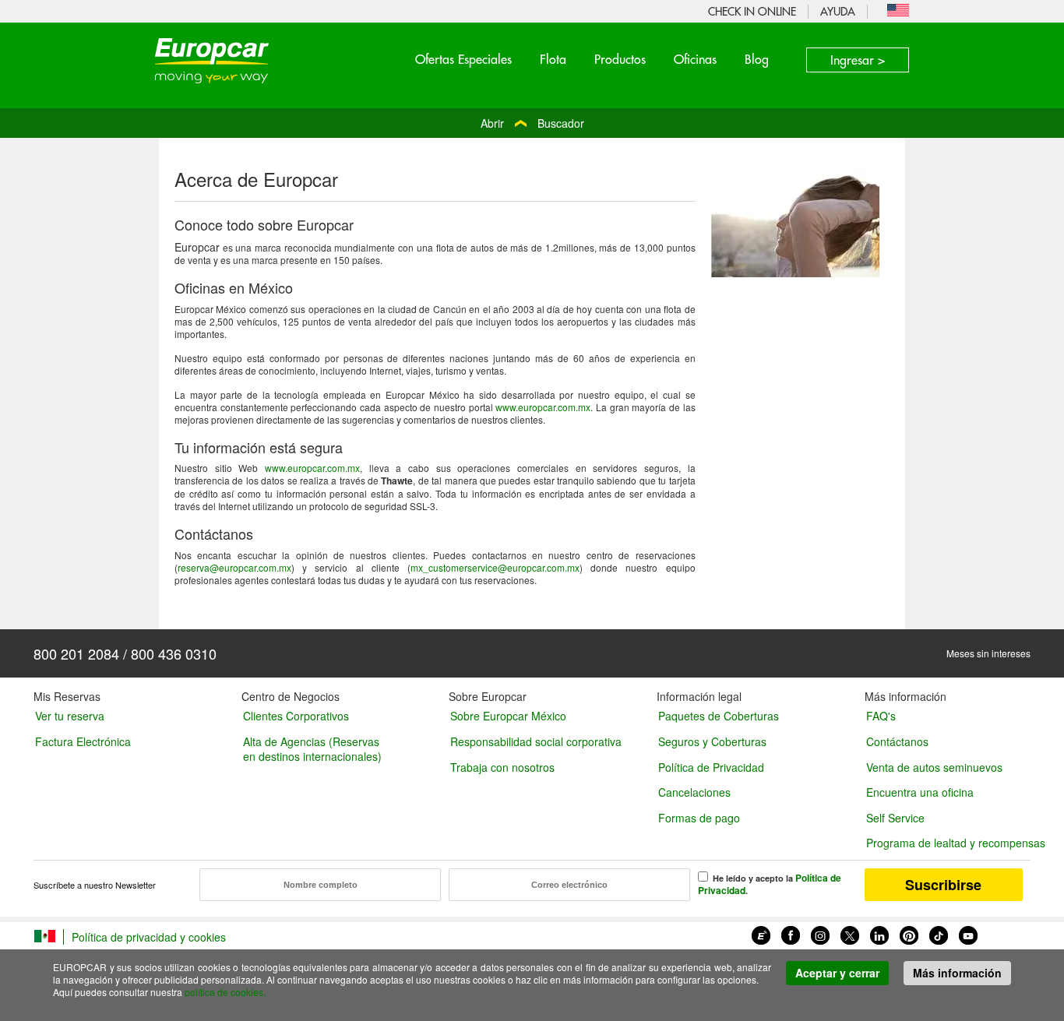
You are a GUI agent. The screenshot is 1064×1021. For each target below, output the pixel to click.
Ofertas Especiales (463, 59)
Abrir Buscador (532, 123)
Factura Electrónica (83, 741)
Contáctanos (897, 741)
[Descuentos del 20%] (795, 221)
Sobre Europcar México (508, 716)
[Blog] (761, 934)
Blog (757, 59)
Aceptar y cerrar (837, 973)
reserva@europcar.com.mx (234, 567)
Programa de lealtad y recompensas (948, 842)
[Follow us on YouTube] (968, 934)
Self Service (895, 818)
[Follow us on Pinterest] (909, 934)
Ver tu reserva (69, 716)
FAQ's (881, 716)
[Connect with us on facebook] (790, 934)
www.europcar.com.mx (542, 407)
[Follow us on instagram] (820, 934)
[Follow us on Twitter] (849, 934)
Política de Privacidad (711, 767)
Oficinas (695, 59)
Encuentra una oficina (920, 792)
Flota (553, 59)
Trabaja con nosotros (502, 767)
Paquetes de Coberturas (718, 716)
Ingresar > (857, 60)
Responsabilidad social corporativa (536, 741)
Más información (957, 973)
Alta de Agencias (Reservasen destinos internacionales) (312, 749)
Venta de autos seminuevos (934, 767)
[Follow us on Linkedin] (879, 934)
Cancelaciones (694, 792)
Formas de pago (699, 818)
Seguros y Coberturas (712, 741)
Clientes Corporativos (296, 716)
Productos (620, 59)
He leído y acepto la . (769, 884)
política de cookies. (225, 991)
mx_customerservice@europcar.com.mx (495, 567)
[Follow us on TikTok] (938, 934)
